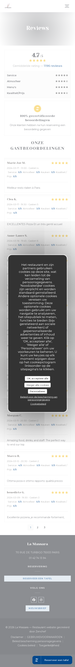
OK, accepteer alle (37, 378)
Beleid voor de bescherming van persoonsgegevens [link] (38, 398)
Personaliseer (37, 391)
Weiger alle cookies (37, 384)
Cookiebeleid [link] (38, 403)
